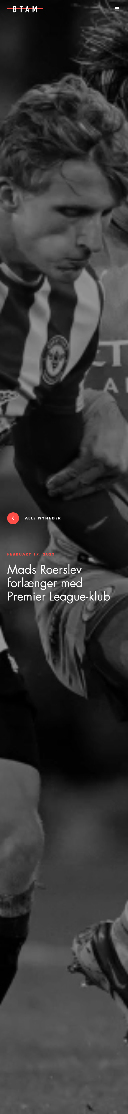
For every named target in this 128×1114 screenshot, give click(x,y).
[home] (22, 9)
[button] (117, 9)
